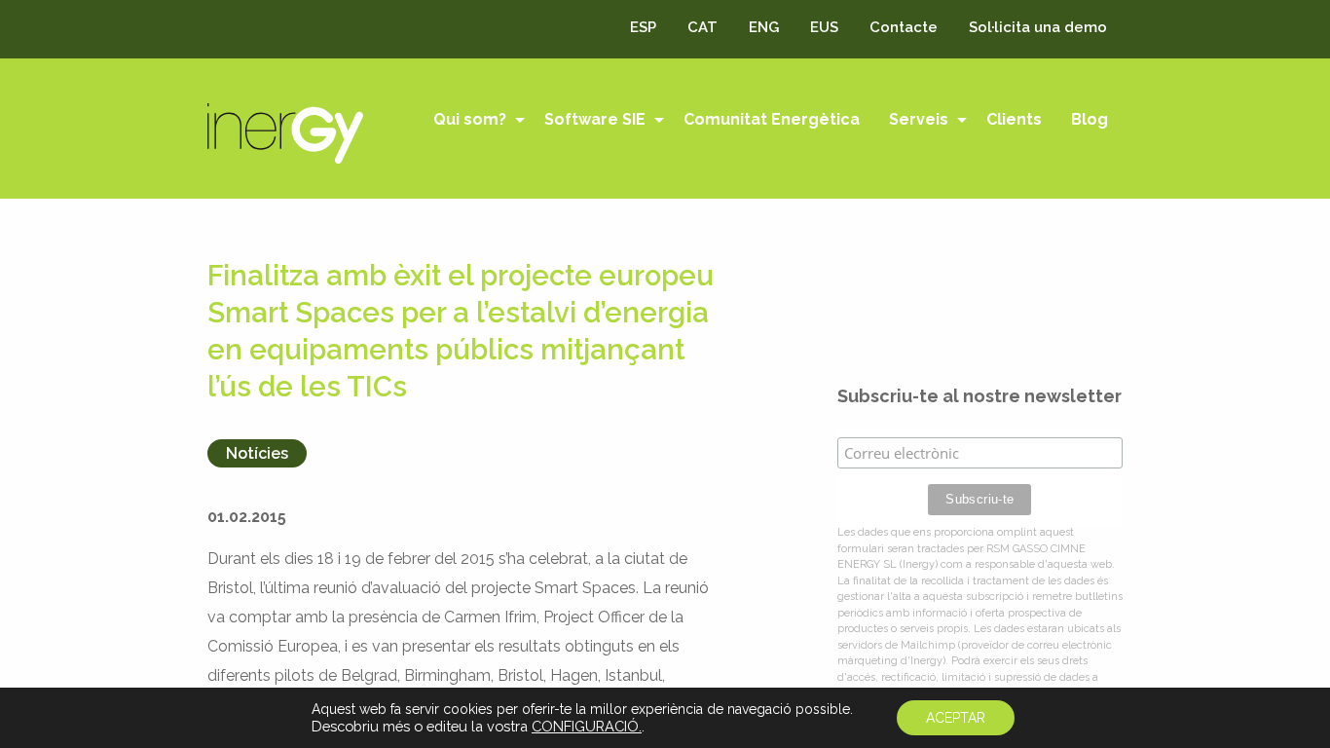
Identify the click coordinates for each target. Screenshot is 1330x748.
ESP (643, 27)
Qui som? (469, 119)
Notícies (257, 453)
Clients (1014, 119)
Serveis (918, 119)
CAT (702, 27)
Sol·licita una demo (1038, 27)
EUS (824, 27)
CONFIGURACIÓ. (587, 726)
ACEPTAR (955, 718)
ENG (764, 27)
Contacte (903, 27)
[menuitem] (474, 121)
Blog (1089, 119)
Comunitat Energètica (771, 119)
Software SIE (595, 119)
